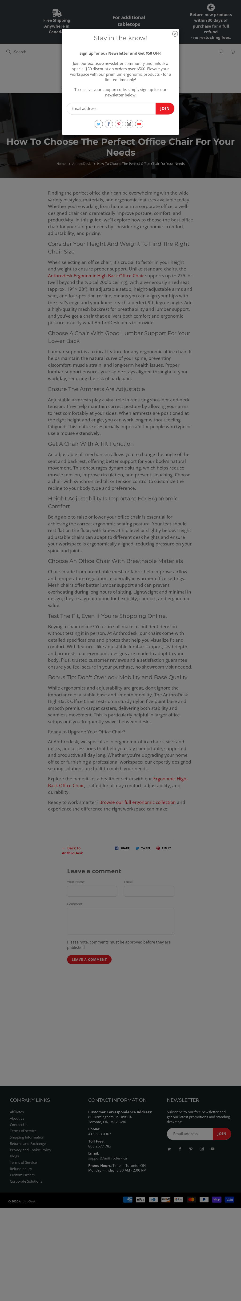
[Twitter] (99, 124)
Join (165, 108)
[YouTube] (139, 124)
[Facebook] (109, 124)
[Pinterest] (119, 124)
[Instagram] (129, 124)
